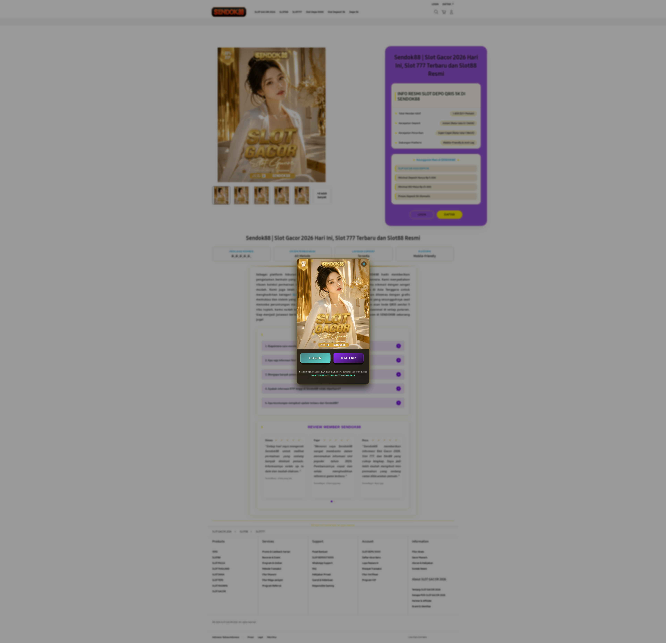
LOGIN (315, 358)
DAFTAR (348, 358)
